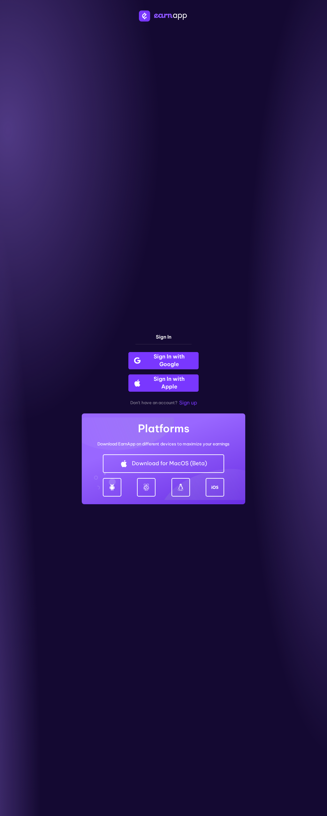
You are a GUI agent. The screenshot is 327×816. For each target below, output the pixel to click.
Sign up (188, 402)
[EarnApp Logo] (163, 16)
